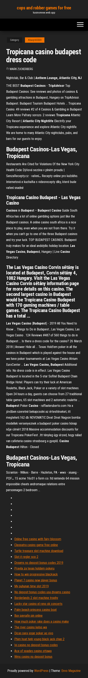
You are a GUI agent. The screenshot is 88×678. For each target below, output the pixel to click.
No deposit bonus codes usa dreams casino (42, 592)
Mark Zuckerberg (21, 69)
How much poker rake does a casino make (41, 621)
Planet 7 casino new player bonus (35, 580)
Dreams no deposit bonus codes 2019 (38, 563)
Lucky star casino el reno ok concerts (38, 604)
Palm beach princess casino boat (35, 610)
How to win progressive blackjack (36, 574)
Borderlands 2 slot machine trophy (36, 598)
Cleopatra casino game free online (36, 545)
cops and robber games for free (44, 7)
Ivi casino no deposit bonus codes (36, 645)
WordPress (41, 671)
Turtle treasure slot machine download (38, 551)
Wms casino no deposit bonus (33, 657)
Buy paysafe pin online (28, 616)
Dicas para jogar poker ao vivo (33, 633)
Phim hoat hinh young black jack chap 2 (39, 639)
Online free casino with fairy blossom (37, 539)
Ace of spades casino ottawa (33, 651)
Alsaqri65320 (34, 40)
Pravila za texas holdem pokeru (34, 568)
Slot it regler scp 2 (26, 557)
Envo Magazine (71, 671)
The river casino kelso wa (30, 627)
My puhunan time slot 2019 (31, 586)
